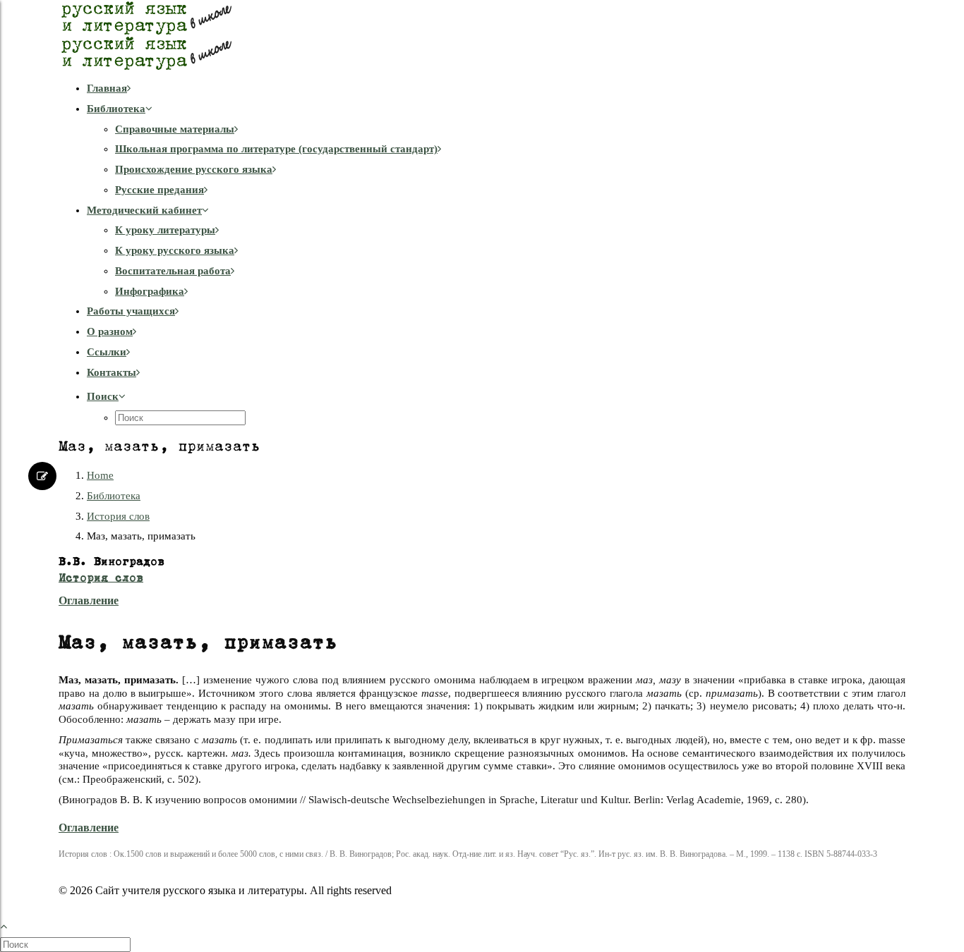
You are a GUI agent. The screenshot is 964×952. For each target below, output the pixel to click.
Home (100, 475)
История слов (118, 516)
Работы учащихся (131, 311)
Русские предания (159, 189)
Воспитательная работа (173, 270)
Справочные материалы (174, 129)
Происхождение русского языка (193, 169)
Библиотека (116, 108)
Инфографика (149, 291)
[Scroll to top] (11, 924)
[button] (106, 396)
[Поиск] (66, 944)
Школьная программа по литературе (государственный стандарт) (276, 148)
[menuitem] (496, 88)
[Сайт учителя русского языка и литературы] (482, 35)
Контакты (111, 372)
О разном (110, 331)
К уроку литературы (165, 230)
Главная (107, 88)
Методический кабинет (144, 210)
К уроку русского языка (174, 250)
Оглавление (89, 600)
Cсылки (106, 352)
